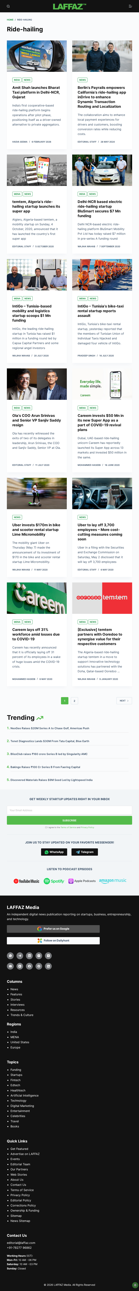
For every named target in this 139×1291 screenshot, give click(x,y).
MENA (17, 194)
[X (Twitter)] (48, 955)
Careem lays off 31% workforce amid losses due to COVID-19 (36, 634)
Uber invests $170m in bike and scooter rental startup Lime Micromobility (36, 530)
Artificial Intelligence (24, 1095)
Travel (14, 1121)
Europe (15, 1047)
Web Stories (18, 1174)
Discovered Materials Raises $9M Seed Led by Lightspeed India (51, 780)
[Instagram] (38, 955)
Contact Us (18, 1185)
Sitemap (16, 1216)
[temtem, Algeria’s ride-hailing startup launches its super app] (37, 170)
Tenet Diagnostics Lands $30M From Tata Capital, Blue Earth (49, 741)
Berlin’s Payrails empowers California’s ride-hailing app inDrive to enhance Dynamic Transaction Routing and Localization (102, 97)
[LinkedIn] (29, 955)
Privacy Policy (87, 827)
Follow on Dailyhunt (55, 940)
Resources (17, 1010)
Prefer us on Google (55, 929)
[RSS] (48, 966)
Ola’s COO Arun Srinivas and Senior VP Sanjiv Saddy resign (36, 420)
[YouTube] (19, 966)
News (27, 80)
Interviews (17, 1004)
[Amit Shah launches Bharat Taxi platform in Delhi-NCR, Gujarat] (37, 56)
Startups (16, 1075)
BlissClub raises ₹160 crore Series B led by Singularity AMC (49, 754)
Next (123, 700)
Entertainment (20, 1111)
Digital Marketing (22, 1106)
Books (14, 1126)
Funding (15, 1070)
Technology (18, 1101)
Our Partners (19, 1169)
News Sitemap (20, 1221)
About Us (16, 1179)
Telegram (87, 852)
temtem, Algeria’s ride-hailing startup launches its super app (36, 206)
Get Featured (19, 1149)
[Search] (8, 6)
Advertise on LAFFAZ (25, 1154)
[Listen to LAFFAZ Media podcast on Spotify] (54, 882)
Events (15, 1159)
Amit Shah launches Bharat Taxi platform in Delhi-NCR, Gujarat (36, 92)
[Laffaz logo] (69, 6)
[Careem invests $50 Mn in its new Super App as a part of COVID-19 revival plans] (102, 384)
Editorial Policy (20, 1200)
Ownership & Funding (24, 1210)
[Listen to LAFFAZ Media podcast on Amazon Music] (112, 881)
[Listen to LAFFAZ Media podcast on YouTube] (26, 881)
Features (16, 994)
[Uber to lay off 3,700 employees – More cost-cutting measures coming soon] (102, 493)
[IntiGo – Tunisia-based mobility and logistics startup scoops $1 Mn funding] (37, 274)
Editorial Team (20, 1164)
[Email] (10, 966)
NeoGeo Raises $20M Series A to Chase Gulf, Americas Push (49, 728)
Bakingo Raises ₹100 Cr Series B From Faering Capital (45, 767)
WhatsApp (56, 852)
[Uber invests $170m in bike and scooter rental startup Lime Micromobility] (37, 493)
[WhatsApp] (10, 955)
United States (19, 1042)
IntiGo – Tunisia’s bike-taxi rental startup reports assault (101, 311)
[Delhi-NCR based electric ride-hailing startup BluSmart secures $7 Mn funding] (102, 170)
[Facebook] (29, 966)
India (17, 80)
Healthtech (17, 1090)
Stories (15, 999)
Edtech (15, 1085)
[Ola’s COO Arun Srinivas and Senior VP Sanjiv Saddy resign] (37, 384)
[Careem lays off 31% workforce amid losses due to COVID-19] (37, 598)
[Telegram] (19, 955)
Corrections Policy (23, 1205)
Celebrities (17, 1116)
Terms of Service (68, 827)
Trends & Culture (21, 1015)
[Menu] (130, 6)
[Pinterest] (38, 966)
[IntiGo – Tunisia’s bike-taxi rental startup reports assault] (102, 274)
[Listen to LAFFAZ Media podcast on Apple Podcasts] (82, 881)
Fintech (15, 1080)
